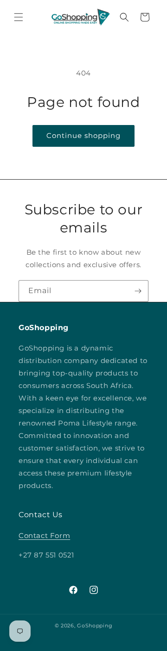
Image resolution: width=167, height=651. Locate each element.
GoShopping (94, 625)
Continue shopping (83, 135)
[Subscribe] (138, 291)
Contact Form (44, 535)
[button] (18, 17)
